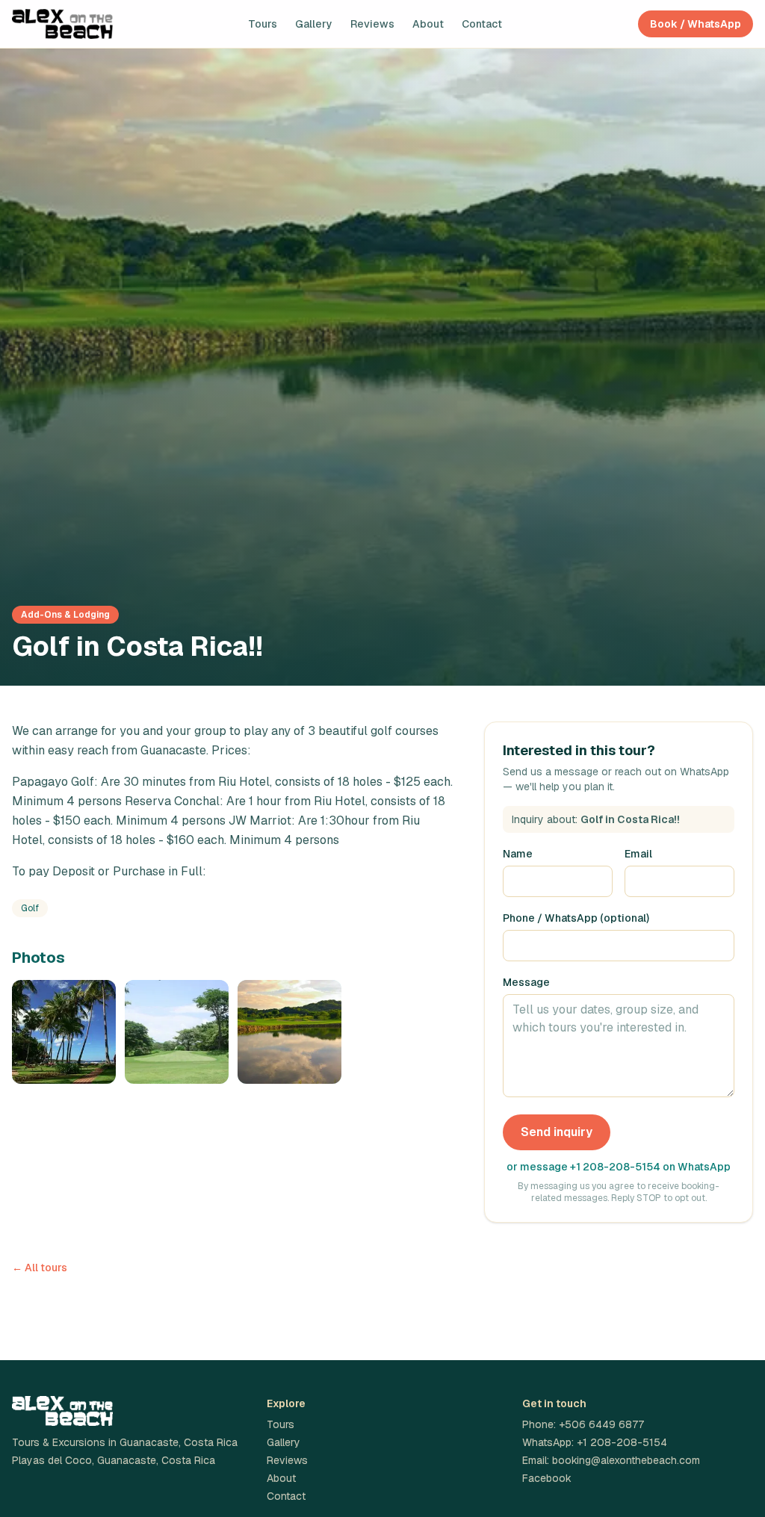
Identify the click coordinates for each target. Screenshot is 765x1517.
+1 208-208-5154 (622, 1442)
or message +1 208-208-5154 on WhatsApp (619, 1166)
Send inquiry (556, 1132)
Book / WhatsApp (695, 24)
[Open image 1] (64, 1032)
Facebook (547, 1478)
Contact (482, 24)
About (428, 24)
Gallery (313, 24)
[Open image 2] (177, 1032)
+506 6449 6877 (601, 1424)
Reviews (372, 24)
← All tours (39, 1267)
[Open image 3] (289, 1032)
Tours (262, 24)
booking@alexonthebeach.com (626, 1460)
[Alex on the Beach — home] (62, 24)
